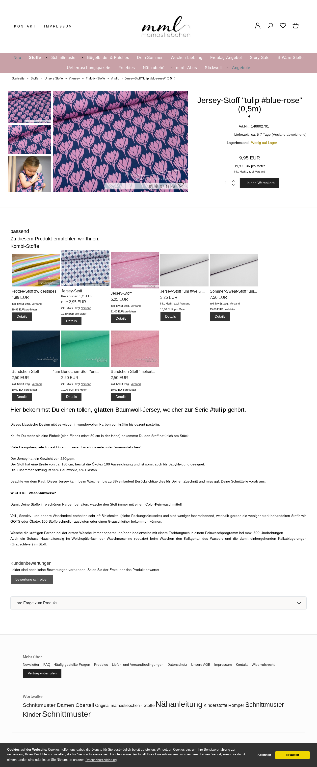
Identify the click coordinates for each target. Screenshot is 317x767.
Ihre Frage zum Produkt (36, 603)
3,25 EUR (169, 297)
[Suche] (270, 28)
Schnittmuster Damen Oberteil (58, 705)
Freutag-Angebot (226, 57)
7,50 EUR (218, 297)
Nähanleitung (179, 704)
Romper (236, 705)
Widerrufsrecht (263, 664)
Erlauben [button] (292, 754)
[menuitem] (17, 58)
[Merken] (180, 187)
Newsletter (31, 664)
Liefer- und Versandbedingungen (137, 664)
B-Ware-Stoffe (291, 57)
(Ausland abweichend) (289, 134)
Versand (260, 171)
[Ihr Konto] (257, 28)
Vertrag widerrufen (42, 673)
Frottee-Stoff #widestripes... (35, 291)
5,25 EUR (119, 299)
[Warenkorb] (296, 28)
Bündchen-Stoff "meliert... (133, 371)
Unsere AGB (200, 664)
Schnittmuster (64, 57)
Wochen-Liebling (187, 57)
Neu (17, 57)
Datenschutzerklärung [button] (101, 760)
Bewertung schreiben (32, 579)
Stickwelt (213, 68)
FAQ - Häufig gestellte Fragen (66, 664)
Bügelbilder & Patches (108, 57)
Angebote (241, 68)
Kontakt (25, 26)
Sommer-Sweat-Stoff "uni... (233, 291)
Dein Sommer (150, 57)
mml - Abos (186, 68)
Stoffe (35, 57)
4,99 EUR (20, 297)
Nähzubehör (154, 68)
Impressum (58, 26)
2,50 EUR (20, 378)
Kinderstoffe (215, 705)
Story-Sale (260, 57)
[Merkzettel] (283, 28)
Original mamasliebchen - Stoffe (125, 705)
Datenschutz (177, 664)
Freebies (126, 68)
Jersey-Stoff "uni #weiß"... (182, 291)
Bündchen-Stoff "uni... (80, 371)
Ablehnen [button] (264, 754)
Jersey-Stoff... (122, 293)
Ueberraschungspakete (88, 68)
